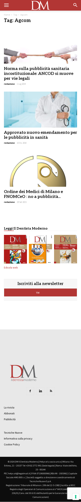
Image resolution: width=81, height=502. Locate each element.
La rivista (9, 407)
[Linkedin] (40, 391)
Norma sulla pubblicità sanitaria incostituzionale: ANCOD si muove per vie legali (38, 73)
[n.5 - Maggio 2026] (65, 250)
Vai (38, 292)
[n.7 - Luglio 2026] (15, 250)
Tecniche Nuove (13, 432)
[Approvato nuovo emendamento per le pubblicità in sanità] (40, 110)
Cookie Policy (12, 444)
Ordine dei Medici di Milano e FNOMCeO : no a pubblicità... (33, 194)
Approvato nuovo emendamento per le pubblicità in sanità (40, 135)
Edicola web (11, 267)
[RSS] (51, 391)
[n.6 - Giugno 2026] (40, 250)
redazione (9, 84)
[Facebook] (30, 391)
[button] (75, 5)
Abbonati (9, 413)
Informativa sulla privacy (18, 438)
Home (7, 14)
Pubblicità (10, 419)
